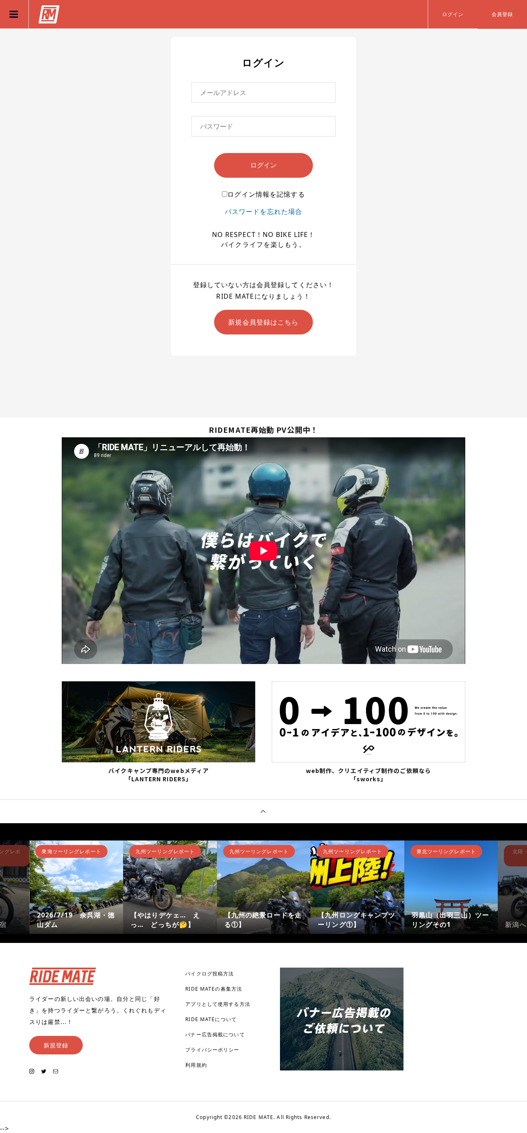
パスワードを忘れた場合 (263, 211)
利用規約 (196, 1064)
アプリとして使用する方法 (217, 1004)
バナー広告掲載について (215, 1034)
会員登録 (502, 14)
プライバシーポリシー (212, 1049)
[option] (77, 887)
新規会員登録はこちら (263, 322)
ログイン (453, 14)
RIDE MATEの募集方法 (213, 988)
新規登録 (56, 1045)
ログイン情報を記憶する (266, 194)
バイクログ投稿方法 (209, 973)
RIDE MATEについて (211, 1019)
